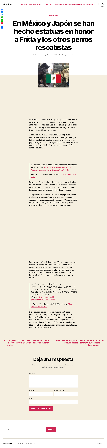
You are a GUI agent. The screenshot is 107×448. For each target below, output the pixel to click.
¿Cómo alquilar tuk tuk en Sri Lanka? (32, 4)
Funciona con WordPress (26, 443)
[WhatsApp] (2, 17)
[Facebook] (2, 10)
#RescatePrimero (64, 167)
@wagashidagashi (46, 297)
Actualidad (53, 16)
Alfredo (40, 55)
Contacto (49, 4)
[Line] (2, 20)
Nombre (32, 390)
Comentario (32, 374)
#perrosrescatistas (38, 170)
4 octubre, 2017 (52, 55)
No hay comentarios (68, 55)
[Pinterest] (2, 23)
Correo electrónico (60, 390)
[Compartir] (2, 27)
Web (30, 399)
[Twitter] (2, 13)
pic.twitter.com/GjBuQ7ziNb (58, 170)
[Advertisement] (24, 105)
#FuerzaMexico (50, 167)
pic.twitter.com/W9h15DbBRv (43, 300)
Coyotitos (7, 4)
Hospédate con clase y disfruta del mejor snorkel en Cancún (75, 4)
